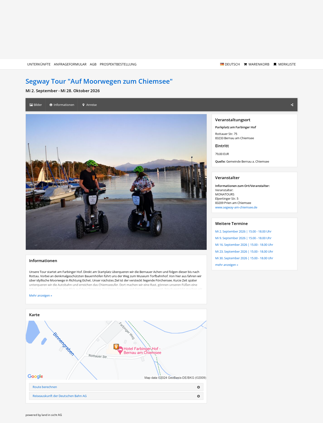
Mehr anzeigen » (40, 295)
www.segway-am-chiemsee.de (236, 207)
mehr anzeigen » (226, 265)
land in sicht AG (52, 415)
